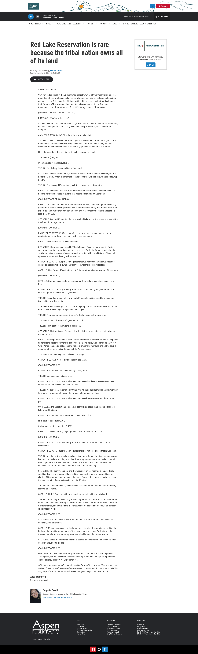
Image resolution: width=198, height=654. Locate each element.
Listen (38, 24)
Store (126, 24)
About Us (80, 625)
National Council (113, 632)
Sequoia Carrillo (56, 70)
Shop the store (112, 630)
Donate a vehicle (113, 626)
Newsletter (81, 634)
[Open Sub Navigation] (43, 24)
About (115, 24)
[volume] (38, 16)
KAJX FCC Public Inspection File (148, 632)
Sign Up (150, 64)
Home (30, 24)
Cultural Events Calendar (143, 24)
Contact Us (81, 632)
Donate (164, 6)
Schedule (140, 625)
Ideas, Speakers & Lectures (69, 24)
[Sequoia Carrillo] (35, 596)
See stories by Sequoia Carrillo (57, 597)
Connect (103, 24)
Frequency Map (142, 628)
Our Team (80, 626)
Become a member (114, 625)
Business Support (113, 628)
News (48, 24)
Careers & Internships (84, 630)
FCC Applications (143, 630)
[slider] (41, 16)
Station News (82, 628)
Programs (141, 626)
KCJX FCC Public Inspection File (148, 634)
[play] (31, 16)
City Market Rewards (114, 634)
